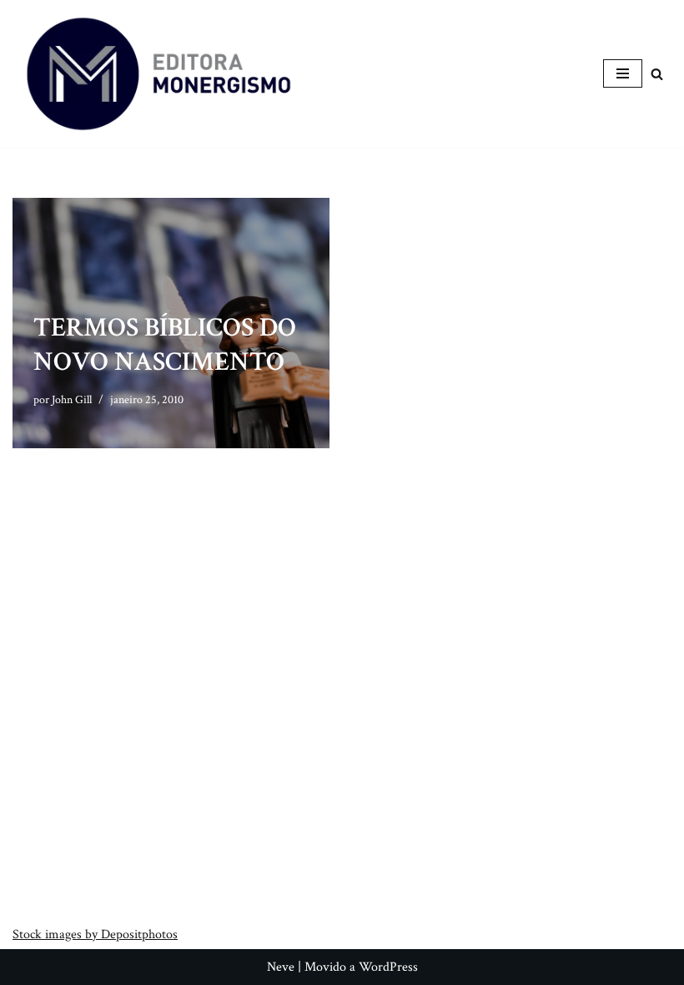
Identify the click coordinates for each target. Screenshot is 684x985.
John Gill (72, 399)
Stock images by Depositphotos (95, 934)
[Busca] (657, 74)
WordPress (388, 967)
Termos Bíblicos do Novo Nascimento (164, 345)
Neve (280, 967)
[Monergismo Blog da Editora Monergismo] (158, 74)
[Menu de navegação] (622, 73)
